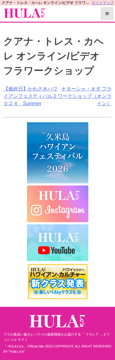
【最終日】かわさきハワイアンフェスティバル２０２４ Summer (30, 96)
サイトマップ (103, 3)
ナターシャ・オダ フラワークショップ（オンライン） (85, 96)
